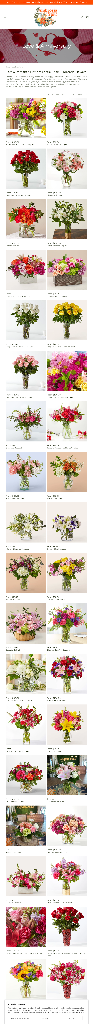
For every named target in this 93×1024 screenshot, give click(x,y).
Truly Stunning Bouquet (57, 701)
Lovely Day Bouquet (55, 751)
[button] (4, 16)
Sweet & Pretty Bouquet (57, 145)
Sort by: (51, 94)
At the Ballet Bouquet (15, 498)
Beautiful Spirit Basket (15, 650)
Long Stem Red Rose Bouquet (19, 195)
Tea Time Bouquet (54, 498)
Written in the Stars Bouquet (59, 903)
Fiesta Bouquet (12, 246)
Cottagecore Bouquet (56, 599)
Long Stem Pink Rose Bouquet (19, 397)
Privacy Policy (78, 1012)
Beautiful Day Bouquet (57, 246)
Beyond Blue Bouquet (56, 549)
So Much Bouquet (13, 852)
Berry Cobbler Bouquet (57, 852)
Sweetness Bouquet (55, 802)
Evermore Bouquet (14, 448)
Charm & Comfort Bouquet (58, 650)
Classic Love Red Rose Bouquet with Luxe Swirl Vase (67, 954)
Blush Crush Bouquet (56, 195)
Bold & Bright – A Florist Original (20, 145)
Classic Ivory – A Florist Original (19, 701)
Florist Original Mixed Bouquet (60, 397)
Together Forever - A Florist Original (62, 448)
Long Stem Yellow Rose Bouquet (61, 347)
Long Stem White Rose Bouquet (19, 347)
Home (8, 67)
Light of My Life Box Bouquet (18, 296)
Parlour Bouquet (13, 599)
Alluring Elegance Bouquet (17, 549)
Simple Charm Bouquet (57, 296)
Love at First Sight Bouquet (17, 751)
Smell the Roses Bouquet (16, 802)
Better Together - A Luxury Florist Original (24, 953)
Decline (71, 1018)
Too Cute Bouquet (13, 903)
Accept (45, 1018)
